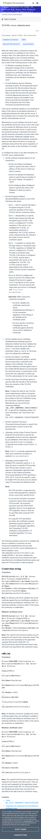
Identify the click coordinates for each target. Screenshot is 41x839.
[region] (20, 824)
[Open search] (33, 3)
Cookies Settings (20, 835)
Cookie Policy (28, 821)
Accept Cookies (20, 829)
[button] (20, 19)
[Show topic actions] (37, 31)
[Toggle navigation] (37, 3)
